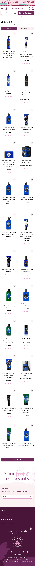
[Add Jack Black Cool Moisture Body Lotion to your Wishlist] (14, 110)
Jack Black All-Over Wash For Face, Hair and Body (9, 53)
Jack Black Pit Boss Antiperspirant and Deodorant (26, 341)
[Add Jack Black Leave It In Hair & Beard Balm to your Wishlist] (14, 425)
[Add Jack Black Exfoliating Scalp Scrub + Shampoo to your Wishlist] (32, 390)
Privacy (10, 557)
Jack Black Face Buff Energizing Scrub (26, 129)
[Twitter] (15, 552)
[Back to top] (31, 528)
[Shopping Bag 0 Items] (32, 8)
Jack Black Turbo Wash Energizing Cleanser (9, 90)
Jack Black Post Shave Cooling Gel (26, 305)
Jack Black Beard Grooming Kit (26, 375)
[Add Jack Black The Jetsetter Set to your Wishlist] (32, 142)
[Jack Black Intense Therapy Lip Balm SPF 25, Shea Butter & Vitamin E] (29, 51)
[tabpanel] (17, 244)
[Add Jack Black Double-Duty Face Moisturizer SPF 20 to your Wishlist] (14, 179)
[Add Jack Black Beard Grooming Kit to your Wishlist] (32, 356)
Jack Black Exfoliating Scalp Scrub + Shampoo (26, 410)
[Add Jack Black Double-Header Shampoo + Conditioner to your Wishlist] (14, 321)
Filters (9, 29)
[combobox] (9, 13)
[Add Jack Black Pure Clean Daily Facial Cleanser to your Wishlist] (14, 214)
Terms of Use (17, 557)
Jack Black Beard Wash (9, 269)
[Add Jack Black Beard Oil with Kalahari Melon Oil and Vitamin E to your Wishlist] (32, 251)
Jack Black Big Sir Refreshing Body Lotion (26, 444)
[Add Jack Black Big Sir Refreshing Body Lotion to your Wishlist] (32, 425)
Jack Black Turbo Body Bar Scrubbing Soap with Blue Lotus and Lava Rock (9, 163)
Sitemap (24, 557)
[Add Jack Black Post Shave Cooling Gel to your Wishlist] (32, 286)
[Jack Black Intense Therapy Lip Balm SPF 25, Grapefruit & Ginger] (23, 51)
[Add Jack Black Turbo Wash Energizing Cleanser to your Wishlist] (14, 71)
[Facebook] (8, 552)
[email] (27, 552)
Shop (3, 510)
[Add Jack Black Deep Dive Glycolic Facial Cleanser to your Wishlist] (14, 356)
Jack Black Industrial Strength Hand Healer (26, 198)
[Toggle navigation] (2, 8)
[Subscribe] (30, 496)
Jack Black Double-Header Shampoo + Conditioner (9, 341)
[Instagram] (12, 552)
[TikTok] (23, 552)
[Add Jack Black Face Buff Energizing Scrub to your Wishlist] (32, 110)
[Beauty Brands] (17, 8)
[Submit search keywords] (15, 13)
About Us (4, 515)
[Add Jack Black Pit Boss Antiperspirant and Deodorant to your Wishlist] (32, 321)
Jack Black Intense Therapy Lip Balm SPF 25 (26, 56)
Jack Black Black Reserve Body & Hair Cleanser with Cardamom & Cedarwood (26, 93)
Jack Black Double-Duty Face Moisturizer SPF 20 (9, 199)
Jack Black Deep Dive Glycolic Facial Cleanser (9, 375)
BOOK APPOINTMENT (27, 13)
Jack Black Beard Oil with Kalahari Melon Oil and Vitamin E (26, 271)
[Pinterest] (19, 552)
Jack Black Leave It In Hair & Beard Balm (9, 444)
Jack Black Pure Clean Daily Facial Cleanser (9, 233)
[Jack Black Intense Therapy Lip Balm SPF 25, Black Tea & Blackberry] (26, 51)
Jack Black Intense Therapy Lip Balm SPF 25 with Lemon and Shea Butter (26, 235)
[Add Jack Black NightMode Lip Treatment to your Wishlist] (14, 390)
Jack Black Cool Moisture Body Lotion (9, 129)
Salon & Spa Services (8, 524)
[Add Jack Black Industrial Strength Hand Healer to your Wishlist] (32, 179)
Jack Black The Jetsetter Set (26, 161)
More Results (17, 460)
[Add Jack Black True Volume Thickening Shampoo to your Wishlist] (14, 286)
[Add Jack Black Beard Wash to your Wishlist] (14, 251)
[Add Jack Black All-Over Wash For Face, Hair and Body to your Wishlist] (14, 33)
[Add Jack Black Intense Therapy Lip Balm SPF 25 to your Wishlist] (32, 33)
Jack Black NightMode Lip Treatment (9, 409)
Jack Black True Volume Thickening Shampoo (9, 306)
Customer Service (7, 519)
